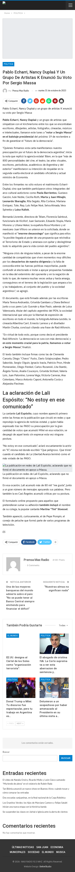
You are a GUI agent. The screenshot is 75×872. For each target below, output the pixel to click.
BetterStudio (45, 866)
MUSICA (60, 852)
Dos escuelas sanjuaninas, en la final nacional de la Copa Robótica (34, 798)
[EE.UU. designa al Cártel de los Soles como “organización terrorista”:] (20, 644)
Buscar (6, 752)
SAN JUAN (42, 847)
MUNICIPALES (17, 852)
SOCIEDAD (33, 852)
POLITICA (8, 64)
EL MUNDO (13, 635)
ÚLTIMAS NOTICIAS (23, 847)
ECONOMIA (57, 847)
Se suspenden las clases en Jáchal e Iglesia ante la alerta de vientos (35, 812)
